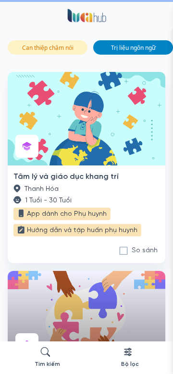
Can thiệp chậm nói (48, 48)
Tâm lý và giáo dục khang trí (66, 177)
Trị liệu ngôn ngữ (133, 48)
